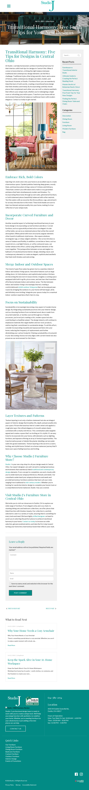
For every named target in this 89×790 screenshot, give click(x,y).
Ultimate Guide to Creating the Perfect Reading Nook (70, 78)
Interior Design (11, 759)
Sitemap (18, 785)
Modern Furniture (69, 129)
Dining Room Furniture (13, 749)
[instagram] (81, 774)
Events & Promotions (13, 761)
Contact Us (15, 729)
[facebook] (76, 774)
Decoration (66, 116)
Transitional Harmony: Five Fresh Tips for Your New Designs (44, 29)
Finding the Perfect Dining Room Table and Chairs (71, 101)
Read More (11, 645)
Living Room (49, 21)
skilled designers (39, 516)
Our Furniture (10, 745)
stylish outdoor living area (27, 287)
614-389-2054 (55, 697)
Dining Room (67, 119)
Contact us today (28, 521)
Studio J (8, 464)
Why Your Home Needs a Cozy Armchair (31, 630)
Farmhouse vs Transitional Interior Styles (69, 70)
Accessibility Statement (29, 785)
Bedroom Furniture (12, 752)
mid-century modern (33, 482)
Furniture (65, 122)
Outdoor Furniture (12, 756)
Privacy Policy (9, 785)
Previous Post (14, 609)
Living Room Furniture (13, 747)
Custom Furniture (11, 754)
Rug (63, 132)
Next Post (50, 609)
